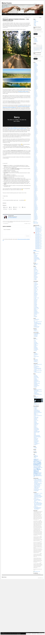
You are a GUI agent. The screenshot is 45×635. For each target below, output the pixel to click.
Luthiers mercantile (36, 307)
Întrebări (20, 14)
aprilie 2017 (35, 137)
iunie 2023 (35, 81)
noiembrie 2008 (35, 217)
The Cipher (35, 316)
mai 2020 (35, 108)
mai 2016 (35, 146)
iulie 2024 (35, 73)
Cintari (35, 374)
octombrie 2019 (35, 113)
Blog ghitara (35, 285)
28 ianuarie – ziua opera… (38, 232)
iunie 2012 (35, 183)
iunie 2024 (35, 74)
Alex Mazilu (35, 353)
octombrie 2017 (35, 132)
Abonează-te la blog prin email (37, 27)
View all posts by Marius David (12, 217)
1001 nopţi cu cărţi (36, 406)
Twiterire (34, 250)
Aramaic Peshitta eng (36, 253)
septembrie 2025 (36, 65)
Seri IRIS (31, 14)
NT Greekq (35, 324)
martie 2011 (35, 195)
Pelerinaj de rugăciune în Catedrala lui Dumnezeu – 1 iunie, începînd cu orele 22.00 (16, 19)
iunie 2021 (35, 98)
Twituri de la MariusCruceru (36, 251)
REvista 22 (35, 437)
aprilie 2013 (35, 175)
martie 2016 (35, 147)
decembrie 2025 (35, 64)
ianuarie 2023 (35, 85)
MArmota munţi (36, 345)
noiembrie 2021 (35, 95)
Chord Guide (35, 288)
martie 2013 (35, 176)
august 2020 (35, 105)
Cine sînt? (8, 14)
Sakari (35, 315)
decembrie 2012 (35, 178)
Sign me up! (35, 58)
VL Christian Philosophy (36, 443)
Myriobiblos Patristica (36, 393)
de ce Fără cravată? (15, 14)
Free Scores (35, 296)
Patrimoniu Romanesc (36, 356)
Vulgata (35, 261)
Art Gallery (35, 408)
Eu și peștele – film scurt (27, 17)
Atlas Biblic (35, 409)
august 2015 (35, 153)
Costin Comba (35, 354)
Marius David (11, 21)
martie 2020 (35, 109)
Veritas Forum (35, 336)
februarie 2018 (35, 129)
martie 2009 (35, 214)
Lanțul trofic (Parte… (37, 227)
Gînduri (40, 464)
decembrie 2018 (35, 121)
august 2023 (35, 79)
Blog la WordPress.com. (40, 577)
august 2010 (35, 200)
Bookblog (35, 414)
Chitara (35, 462)
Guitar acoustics (36, 299)
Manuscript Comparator (36, 258)
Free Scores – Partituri (36, 377)
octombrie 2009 (35, 208)
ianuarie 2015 (35, 158)
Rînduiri (28, 14)
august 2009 (35, 210)
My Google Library (36, 428)
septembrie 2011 (36, 190)
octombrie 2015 (35, 151)
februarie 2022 (35, 93)
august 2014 (35, 162)
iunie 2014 (35, 164)
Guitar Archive (35, 300)
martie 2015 (35, 157)
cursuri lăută (35, 291)
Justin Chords (35, 306)
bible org (35, 254)
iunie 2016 (35, 145)
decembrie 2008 (35, 216)
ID (34, 320)
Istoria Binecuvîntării (36, 257)
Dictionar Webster (36, 455)
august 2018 (35, 124)
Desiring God (35, 418)
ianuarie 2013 (35, 177)
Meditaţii (35, 469)
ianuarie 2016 (35, 149)
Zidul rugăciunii (27, 221)
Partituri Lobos (35, 313)
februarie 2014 (35, 167)
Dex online (35, 330)
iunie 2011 (35, 192)
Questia (35, 434)
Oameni (35, 470)
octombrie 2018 (35, 123)
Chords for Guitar (36, 289)
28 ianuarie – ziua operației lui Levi (37, 479)
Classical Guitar (35, 290)
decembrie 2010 (35, 197)
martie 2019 (35, 119)
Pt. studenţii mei (36, 471)
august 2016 (35, 143)
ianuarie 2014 (35, 168)
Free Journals (35, 421)
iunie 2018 (35, 126)
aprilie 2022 (35, 91)
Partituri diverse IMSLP (36, 385)
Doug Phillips (35, 272)
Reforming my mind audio (37, 435)
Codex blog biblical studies (37, 333)
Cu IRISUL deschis (36, 396)
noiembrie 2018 (35, 122)
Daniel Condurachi (36, 271)
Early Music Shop (36, 294)
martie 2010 (35, 204)
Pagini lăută (35, 310)
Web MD (35, 444)
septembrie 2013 (36, 171)
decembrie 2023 (35, 76)
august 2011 (35, 191)
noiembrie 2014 (35, 160)
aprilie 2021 (35, 100)
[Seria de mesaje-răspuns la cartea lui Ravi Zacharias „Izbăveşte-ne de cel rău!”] (38, 398)
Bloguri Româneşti (36, 270)
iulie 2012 (35, 182)
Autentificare (35, 39)
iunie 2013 (35, 173)
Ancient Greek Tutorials (36, 319)
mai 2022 (35, 90)
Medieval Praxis (36, 309)
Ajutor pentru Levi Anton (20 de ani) (38, 489)
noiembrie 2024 (35, 70)
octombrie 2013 (35, 170)
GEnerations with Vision (36, 273)
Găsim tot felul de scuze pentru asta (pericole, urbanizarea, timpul (17, 128)
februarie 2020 (35, 110)
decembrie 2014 (35, 159)
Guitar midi (35, 302)
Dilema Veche (35, 419)
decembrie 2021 (35, 94)
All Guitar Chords (36, 284)
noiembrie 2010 (35, 198)
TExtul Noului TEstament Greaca (37, 372)
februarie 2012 (35, 186)
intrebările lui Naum (36, 466)
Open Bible (35, 260)
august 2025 (35, 66)
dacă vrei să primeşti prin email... (37, 53)
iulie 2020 (35, 106)
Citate (34, 416)
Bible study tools (36, 255)
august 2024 (35, 72)
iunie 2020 (35, 107)
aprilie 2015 (35, 156)
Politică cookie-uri (19, 633)
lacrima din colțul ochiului (37, 468)
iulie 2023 (35, 80)
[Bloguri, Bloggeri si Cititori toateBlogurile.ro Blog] (36, 571)
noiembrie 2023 (35, 77)
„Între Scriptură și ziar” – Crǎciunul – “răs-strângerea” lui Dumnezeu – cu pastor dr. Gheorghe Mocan (38, 484)
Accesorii (35, 282)
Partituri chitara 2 (36, 348)
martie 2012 (35, 185)
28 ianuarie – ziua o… (37, 232)
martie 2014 (35, 166)
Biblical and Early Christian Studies (38, 389)
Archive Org (35, 407)
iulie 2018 (35, 125)
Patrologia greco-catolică (36, 326)
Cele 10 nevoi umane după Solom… (38, 228)
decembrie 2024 (35, 69)
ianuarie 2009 (35, 215)
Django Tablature (36, 359)
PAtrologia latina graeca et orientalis (38, 370)
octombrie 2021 (35, 96)
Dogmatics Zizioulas (36, 390)
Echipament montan (36, 343)
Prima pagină (4, 14)
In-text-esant (38, 465)
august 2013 (35, 172)
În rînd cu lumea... (36, 506)
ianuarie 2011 (35, 196)
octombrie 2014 (35, 161)
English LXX (35, 256)
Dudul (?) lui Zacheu (36, 498)
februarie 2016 (35, 148)
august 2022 (35, 89)
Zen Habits (35, 279)
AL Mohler (35, 267)
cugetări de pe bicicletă (12, 221)
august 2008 (35, 219)
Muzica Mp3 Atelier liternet (37, 381)
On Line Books (35, 430)
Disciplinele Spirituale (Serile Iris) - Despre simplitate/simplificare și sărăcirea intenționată (38, 508)
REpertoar (35, 275)
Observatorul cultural (36, 429)
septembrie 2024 (36, 71)
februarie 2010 (35, 205)
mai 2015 (35, 155)
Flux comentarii (35, 40)
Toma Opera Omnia (36, 441)
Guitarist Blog (35, 379)
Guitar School (35, 304)
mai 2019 (35, 117)
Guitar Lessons (35, 301)
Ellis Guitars (35, 295)
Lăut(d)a (23, 14)
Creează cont (35, 38)
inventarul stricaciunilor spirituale (37, 467)
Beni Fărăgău (35, 269)
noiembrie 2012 (35, 179)
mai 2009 (35, 212)
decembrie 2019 (35, 112)
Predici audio (35, 397)
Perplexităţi (36, 471)
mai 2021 (35, 99)
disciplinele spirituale (18, 221)
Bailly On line (35, 329)
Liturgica (35, 426)
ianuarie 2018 (35, 130)
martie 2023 (35, 83)
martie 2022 (35, 92)
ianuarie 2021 (35, 102)
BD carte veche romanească (37, 410)
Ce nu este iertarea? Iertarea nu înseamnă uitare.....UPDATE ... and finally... (37, 500)
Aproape (35, 268)
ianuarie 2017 (35, 139)
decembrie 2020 (35, 103)
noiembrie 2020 (35, 104)
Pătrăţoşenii (36, 473)
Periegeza (38, 470)
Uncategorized (39, 474)
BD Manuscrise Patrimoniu (37, 411)
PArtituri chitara (35, 311)
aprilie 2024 (35, 75)
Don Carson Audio (36, 420)
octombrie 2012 (35, 180)
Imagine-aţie (35, 465)
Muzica (39, 469)
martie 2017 (35, 138)
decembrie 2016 (35, 140)
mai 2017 (35, 136)
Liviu (34, 355)
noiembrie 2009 (35, 207)
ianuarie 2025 (35, 68)
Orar (25, 14)
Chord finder (35, 287)
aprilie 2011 (35, 194)
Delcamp (35, 292)
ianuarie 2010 (35, 206)
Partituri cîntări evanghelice (37, 383)
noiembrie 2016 (35, 141)
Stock (34, 357)
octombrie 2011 (35, 189)
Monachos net (35, 367)
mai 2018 (35, 127)
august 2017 (35, 134)
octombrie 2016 (35, 142)
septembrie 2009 (36, 209)
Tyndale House (35, 442)
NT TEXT (35, 369)
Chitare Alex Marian (36, 286)
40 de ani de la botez (36, 488)
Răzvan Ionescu (35, 276)
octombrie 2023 (35, 78)
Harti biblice (35, 422)
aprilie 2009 (35, 213)
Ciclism (35, 340)
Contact (11, 14)
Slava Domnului (36, 277)
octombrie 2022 (35, 87)
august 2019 (35, 115)
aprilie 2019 (35, 118)
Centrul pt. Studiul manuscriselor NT (38, 364)
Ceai (34, 339)
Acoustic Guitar (35, 283)
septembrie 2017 (36, 133)
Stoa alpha (35, 371)
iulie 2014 (35, 163)
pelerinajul (14, 127)
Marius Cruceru (7, 3)
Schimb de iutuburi (37, 473)
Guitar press (35, 303)
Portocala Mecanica (36, 349)
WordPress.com (35, 41)
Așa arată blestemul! (5, 17)
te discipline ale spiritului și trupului (23, 91)
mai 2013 (35, 174)
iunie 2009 (35, 211)
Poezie (35, 433)
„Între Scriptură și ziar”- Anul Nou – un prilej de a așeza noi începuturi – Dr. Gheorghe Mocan (38, 481)
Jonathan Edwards (36, 334)
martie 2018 (35, 128)
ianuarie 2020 (35, 111)
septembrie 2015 (36, 152)
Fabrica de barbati (23, 221)
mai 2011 (35, 193)
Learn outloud (35, 425)
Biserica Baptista (37, 461)
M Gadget (35, 344)
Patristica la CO (35, 325)
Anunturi (36, 460)
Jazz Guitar (35, 305)
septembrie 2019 (36, 114)
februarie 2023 (35, 84)
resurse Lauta (35, 314)
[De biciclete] (35, 264)
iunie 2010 (35, 202)
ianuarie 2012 (35, 187)
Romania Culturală (36, 438)
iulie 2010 (35, 201)
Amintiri (35, 459)
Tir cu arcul (35, 350)
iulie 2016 (35, 144)
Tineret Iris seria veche (36, 404)
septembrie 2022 (36, 88)
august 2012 (35, 181)
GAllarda (35, 298)
